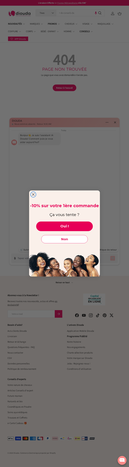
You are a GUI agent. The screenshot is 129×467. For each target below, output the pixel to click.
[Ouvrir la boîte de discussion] (122, 460)
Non (64, 239)
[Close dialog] (33, 194)
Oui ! (64, 226)
